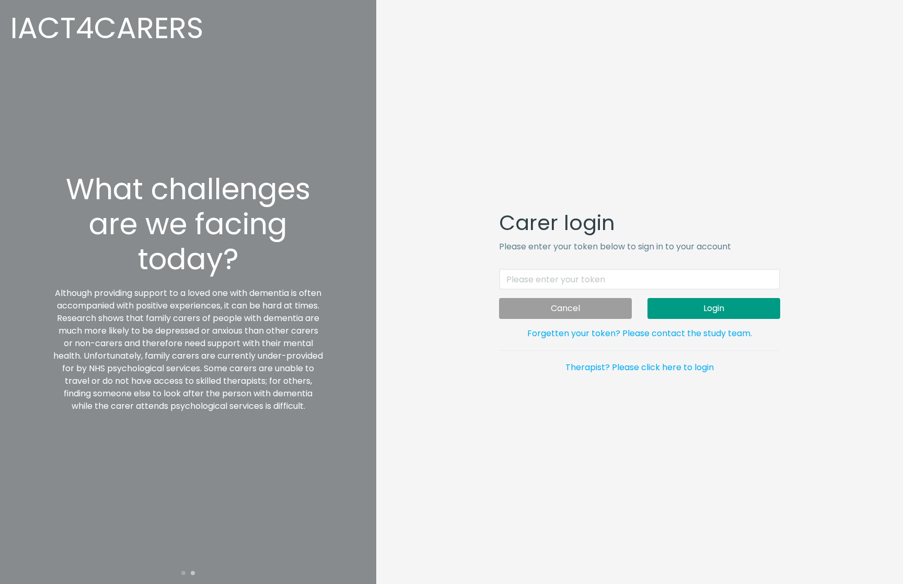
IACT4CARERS (106, 27)
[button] (183, 573)
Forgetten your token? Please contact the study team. (639, 333)
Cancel (565, 308)
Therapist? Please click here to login (639, 367)
